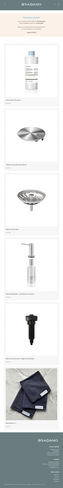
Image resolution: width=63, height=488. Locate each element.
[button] (4, 4)
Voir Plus (8, 103)
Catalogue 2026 (54, 449)
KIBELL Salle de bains (53, 453)
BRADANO (56, 451)
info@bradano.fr (54, 467)
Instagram (56, 479)
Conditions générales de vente (38, 484)
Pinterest (56, 481)
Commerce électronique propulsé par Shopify (21, 484)
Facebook (56, 474)
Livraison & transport (53, 455)
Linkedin (56, 477)
